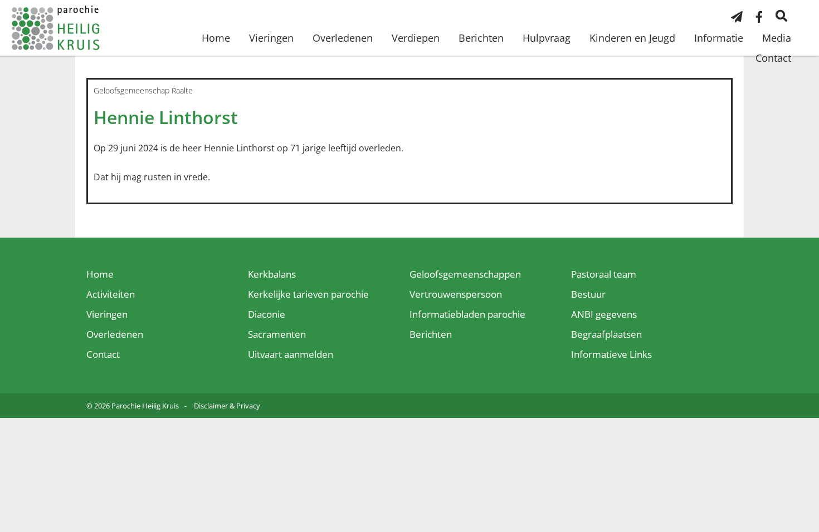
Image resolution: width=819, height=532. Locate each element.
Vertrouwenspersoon (456, 294)
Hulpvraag (547, 38)
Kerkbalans (272, 274)
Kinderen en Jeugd (632, 38)
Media (776, 38)
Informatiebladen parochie (467, 314)
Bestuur (588, 294)
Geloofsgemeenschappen (465, 274)
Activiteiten (110, 294)
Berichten (481, 38)
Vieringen (271, 38)
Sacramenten (277, 334)
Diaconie (266, 314)
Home (216, 38)
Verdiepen (416, 38)
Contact (773, 58)
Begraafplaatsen (606, 334)
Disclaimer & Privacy (227, 406)
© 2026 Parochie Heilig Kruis (132, 406)
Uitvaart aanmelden (290, 354)
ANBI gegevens (604, 314)
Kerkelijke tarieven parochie (308, 294)
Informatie (718, 38)
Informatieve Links (611, 354)
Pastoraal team (603, 274)
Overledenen (343, 38)
